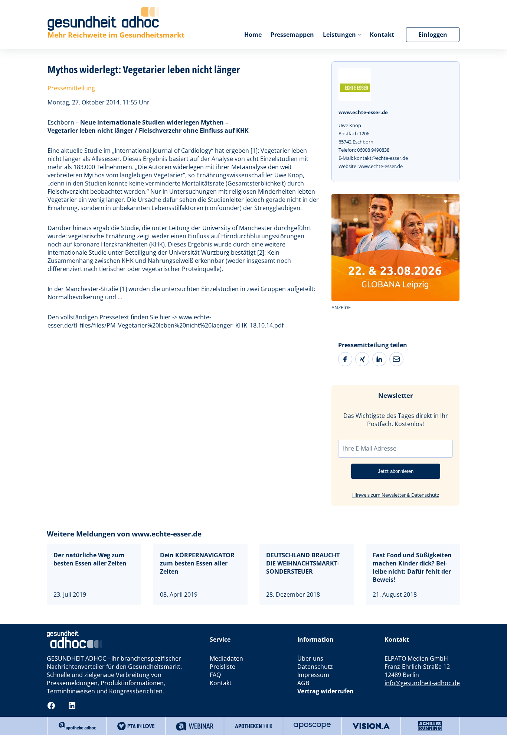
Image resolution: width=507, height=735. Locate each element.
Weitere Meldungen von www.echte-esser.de (124, 533)
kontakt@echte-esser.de (381, 158)
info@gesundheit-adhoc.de (422, 683)
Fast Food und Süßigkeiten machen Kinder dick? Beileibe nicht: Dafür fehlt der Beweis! (412, 567)
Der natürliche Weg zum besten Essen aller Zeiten (90, 559)
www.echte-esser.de (381, 166)
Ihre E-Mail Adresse (369, 448)
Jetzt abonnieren (395, 471)
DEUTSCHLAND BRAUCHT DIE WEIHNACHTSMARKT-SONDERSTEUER (303, 563)
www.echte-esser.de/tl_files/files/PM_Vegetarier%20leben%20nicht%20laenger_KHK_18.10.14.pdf (166, 321)
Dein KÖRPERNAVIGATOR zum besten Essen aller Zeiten (197, 563)
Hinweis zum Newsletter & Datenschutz (395, 494)
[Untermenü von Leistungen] (359, 34)
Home (253, 34)
